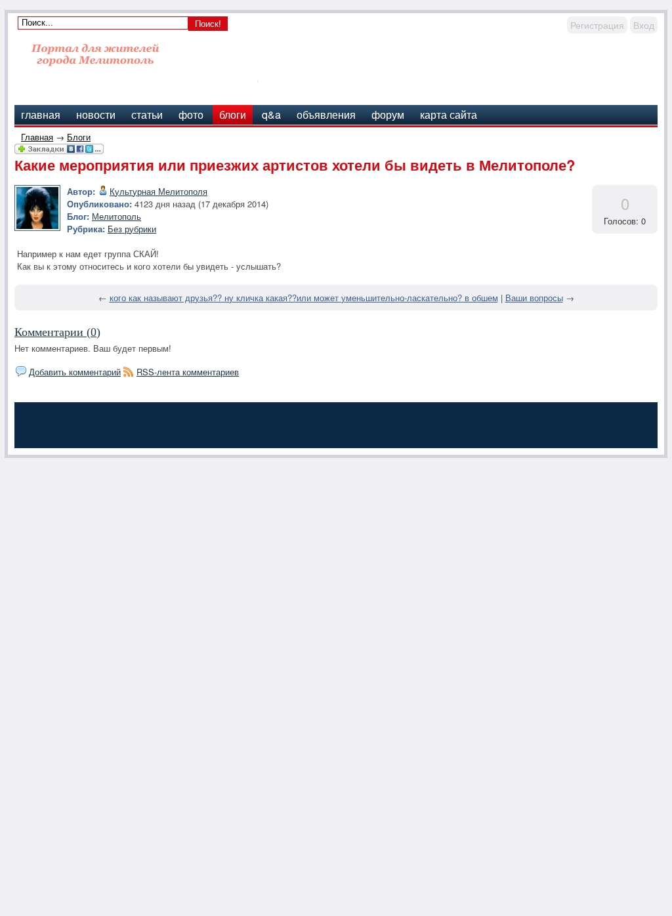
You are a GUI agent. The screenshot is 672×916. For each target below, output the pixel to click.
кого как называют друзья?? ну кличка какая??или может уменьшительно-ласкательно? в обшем (304, 297)
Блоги (79, 137)
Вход (643, 24)
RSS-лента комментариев (187, 371)
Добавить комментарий (75, 371)
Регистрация (597, 24)
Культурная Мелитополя (158, 191)
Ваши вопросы (534, 297)
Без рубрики (132, 228)
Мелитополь (116, 216)
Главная (37, 137)
